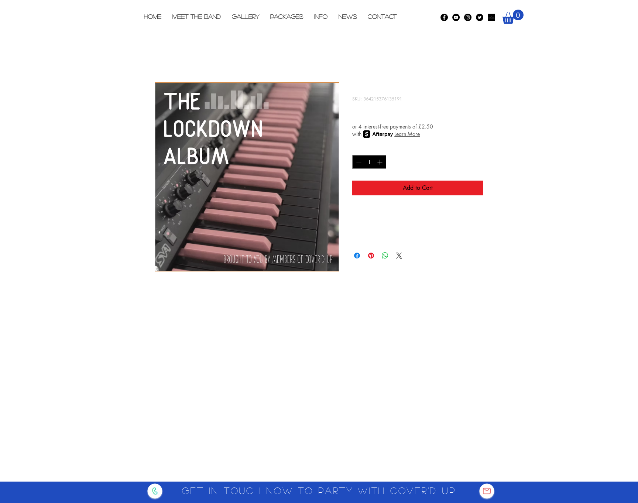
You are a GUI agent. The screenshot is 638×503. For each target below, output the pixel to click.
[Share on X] (399, 255)
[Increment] (380, 161)
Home (162, 55)
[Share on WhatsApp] (385, 255)
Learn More (407, 133)
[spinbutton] (369, 161)
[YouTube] (456, 17)
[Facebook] (444, 17)
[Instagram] (467, 17)
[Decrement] (358, 161)
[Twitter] (479, 17)
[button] (513, 17)
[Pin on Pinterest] (371, 255)
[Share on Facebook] (357, 255)
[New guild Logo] (491, 17)
